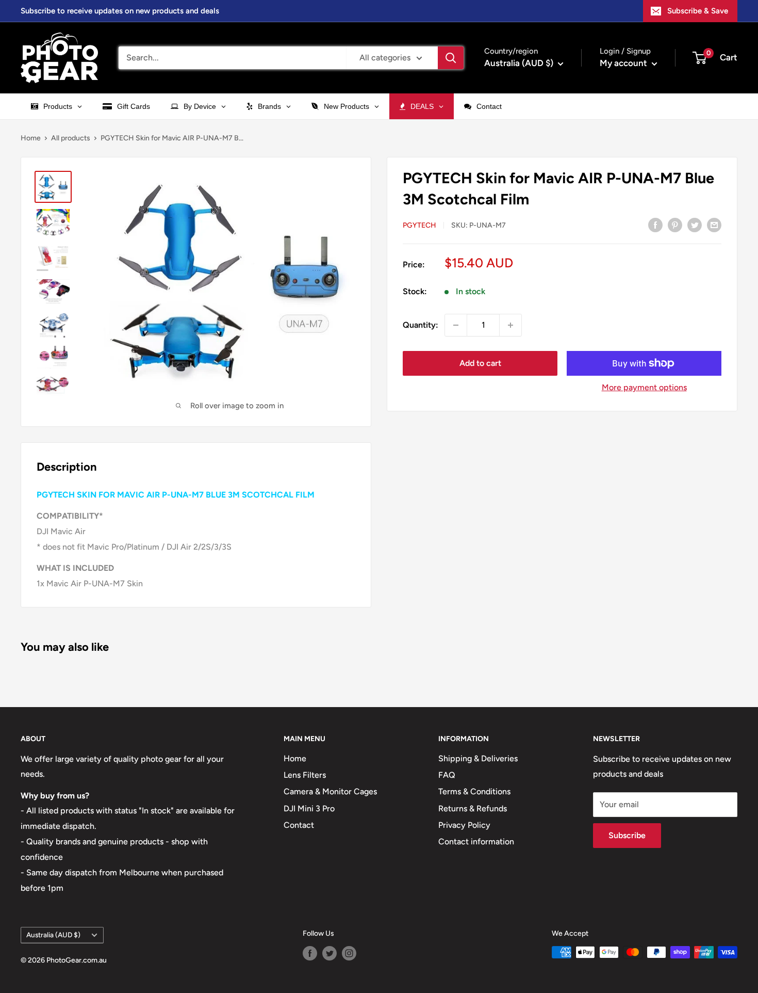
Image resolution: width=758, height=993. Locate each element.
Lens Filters (305, 775)
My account (624, 63)
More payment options (644, 387)
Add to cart (480, 363)
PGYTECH (419, 225)
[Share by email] (714, 224)
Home (31, 138)
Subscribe (627, 835)
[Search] (451, 57)
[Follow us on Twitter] (329, 953)
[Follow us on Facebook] (310, 953)
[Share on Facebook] (655, 224)
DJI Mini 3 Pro (309, 808)
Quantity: (420, 325)
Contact (299, 825)
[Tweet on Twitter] (694, 224)
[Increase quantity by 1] (510, 325)
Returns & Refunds (472, 808)
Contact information (476, 841)
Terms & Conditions (474, 791)
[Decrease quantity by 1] (456, 325)
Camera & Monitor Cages (330, 791)
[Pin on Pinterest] (675, 224)
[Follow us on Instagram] (349, 953)
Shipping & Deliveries (478, 758)
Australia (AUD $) (53, 935)
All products (70, 138)
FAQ (446, 775)
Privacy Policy (464, 825)
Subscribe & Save (697, 10)
